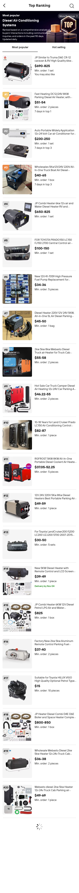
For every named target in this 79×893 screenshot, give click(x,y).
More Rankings (67, 16)
